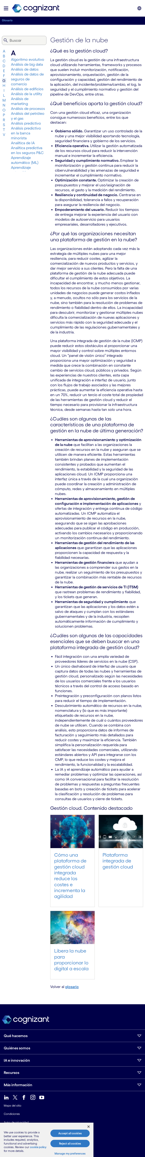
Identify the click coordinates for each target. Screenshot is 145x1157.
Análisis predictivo (26, 123)
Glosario (7, 20)
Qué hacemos (16, 1036)
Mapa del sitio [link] (12, 1105)
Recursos (11, 1073)
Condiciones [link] (12, 1113)
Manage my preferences (70, 1153)
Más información (18, 1085)
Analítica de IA (23, 143)
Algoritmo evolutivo (27, 59)
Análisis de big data (27, 64)
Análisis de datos (25, 69)
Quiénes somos (17, 1048)
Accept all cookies (70, 1133)
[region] (46, 1140)
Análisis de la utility (26, 94)
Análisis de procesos (28, 108)
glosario (72, 987)
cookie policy (38, 1147)
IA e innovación (17, 1060)
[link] (35, 8)
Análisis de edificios (27, 89)
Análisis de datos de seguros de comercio (27, 79)
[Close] (88, 1126)
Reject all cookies (70, 1143)
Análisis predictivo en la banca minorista (26, 133)
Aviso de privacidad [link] (16, 1122)
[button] (6, 8)
